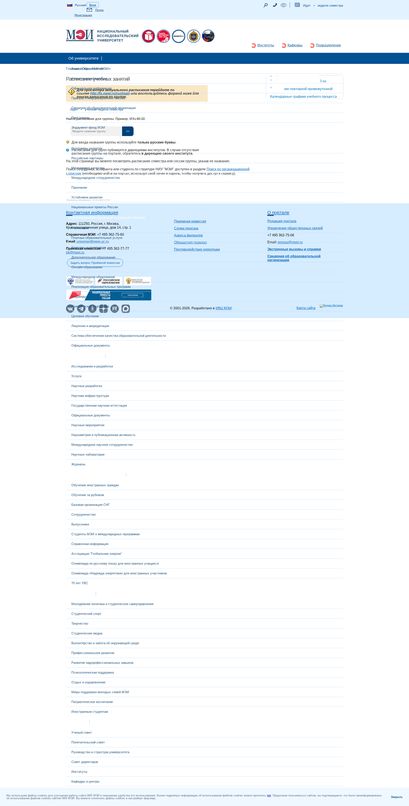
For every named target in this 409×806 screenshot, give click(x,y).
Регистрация (83, 15)
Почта (99, 10)
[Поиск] (265, 6)
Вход (92, 5)
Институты (265, 45)
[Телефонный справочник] (274, 5)
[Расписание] (297, 5)
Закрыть (397, 797)
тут (269, 795)
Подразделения (328, 45)
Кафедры (295, 45)
